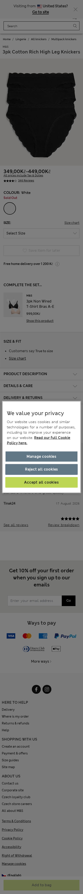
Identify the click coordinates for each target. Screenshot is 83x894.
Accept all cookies (41, 482)
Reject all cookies (41, 469)
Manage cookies (41, 456)
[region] (41, 447)
